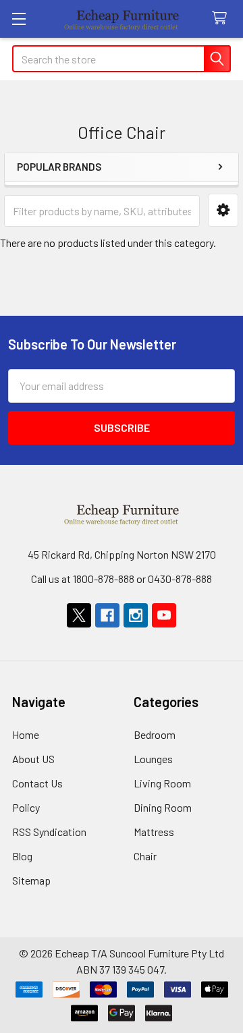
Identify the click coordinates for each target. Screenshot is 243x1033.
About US (33, 758)
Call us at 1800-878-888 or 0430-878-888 (121, 578)
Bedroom (155, 734)
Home (25, 734)
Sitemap (31, 880)
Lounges (153, 758)
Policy (26, 807)
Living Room (162, 783)
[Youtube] (164, 615)
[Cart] (222, 18)
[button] (223, 210)
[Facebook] (107, 615)
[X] (79, 615)
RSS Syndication (49, 831)
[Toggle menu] (18, 18)
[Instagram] (136, 615)
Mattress (154, 831)
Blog (22, 855)
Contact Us (37, 783)
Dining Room (163, 807)
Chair (145, 855)
